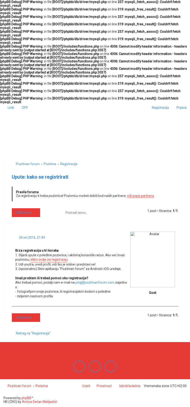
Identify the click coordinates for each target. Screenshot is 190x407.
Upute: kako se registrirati (40, 177)
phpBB (26, 398)
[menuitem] (23, 107)
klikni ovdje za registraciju (49, 259)
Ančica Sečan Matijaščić (39, 402)
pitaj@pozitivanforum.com (94, 282)
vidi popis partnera (140, 196)
